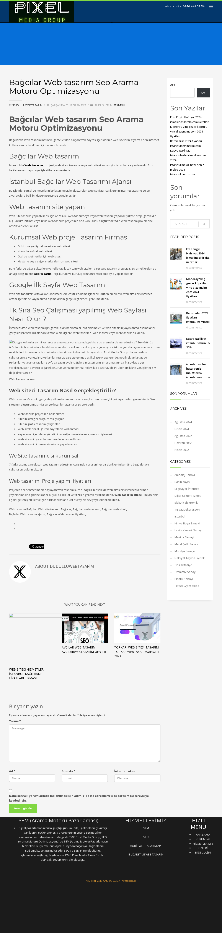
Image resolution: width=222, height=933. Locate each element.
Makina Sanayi (184, 537)
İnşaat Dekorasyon (187, 509)
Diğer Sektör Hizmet (188, 496)
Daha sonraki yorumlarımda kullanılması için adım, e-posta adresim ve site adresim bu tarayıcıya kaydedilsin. (79, 798)
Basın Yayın (182, 482)
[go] (204, 224)
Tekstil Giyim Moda (187, 586)
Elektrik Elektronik (186, 502)
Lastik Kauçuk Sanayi (188, 530)
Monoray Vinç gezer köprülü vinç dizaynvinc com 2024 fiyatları (188, 131)
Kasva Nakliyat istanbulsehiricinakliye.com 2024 (188, 155)
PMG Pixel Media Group (97, 880)
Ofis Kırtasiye (183, 565)
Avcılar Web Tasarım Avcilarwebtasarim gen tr (84, 649)
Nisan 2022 (182, 450)
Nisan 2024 (182, 429)
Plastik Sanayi (184, 579)
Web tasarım (33, 165)
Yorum (15, 721)
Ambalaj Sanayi (185, 475)
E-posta (68, 771)
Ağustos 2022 (183, 436)
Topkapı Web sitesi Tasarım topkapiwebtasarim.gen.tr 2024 (136, 651)
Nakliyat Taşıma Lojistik (190, 558)
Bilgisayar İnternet (187, 489)
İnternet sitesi (124, 771)
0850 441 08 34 (194, 6)
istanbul (119, 105)
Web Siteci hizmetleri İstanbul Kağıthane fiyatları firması (26, 673)
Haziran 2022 (183, 443)
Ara (172, 85)
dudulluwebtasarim (28, 105)
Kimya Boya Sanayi (187, 523)
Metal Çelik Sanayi (187, 544)
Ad (12, 771)
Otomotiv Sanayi (185, 572)
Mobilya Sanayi (185, 551)
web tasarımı (43, 274)
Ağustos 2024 (183, 422)
